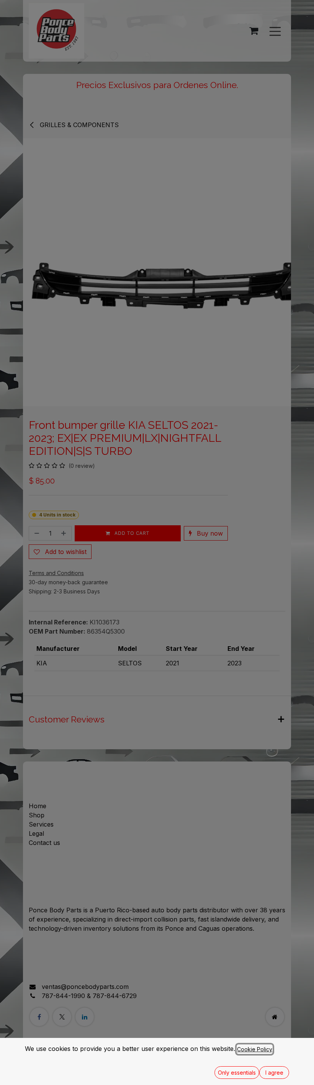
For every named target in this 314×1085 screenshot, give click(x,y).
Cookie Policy (254, 1049)
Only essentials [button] (237, 1072)
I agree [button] (274, 1072)
